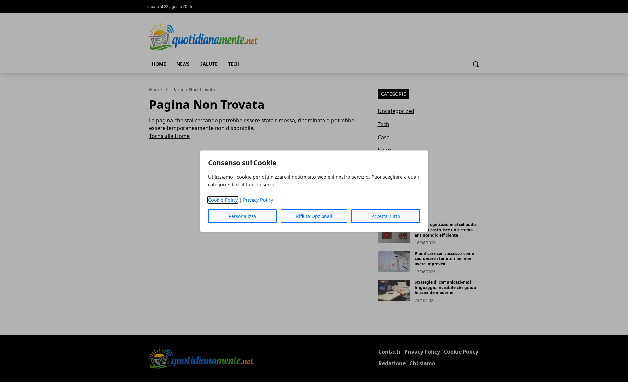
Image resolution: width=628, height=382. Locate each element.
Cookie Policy (223, 200)
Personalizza (242, 216)
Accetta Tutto (386, 216)
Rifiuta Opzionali (314, 216)
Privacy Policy (258, 200)
